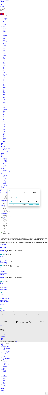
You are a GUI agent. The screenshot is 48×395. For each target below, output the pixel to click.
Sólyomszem (4, 123)
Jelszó (2, 9)
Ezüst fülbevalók (5, 350)
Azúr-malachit (4, 55)
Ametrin (4, 48)
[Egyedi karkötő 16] (2, 271)
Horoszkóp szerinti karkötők (6, 212)
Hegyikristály (4, 73)
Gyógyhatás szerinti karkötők (6, 162)
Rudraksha (4, 117)
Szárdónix (4, 125)
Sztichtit (4, 129)
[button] (2, 288)
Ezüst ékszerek (3, 146)
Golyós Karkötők (5, 161)
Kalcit (3, 82)
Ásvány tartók (4, 165)
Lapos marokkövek (5, 170)
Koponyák (4, 36)
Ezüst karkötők (4, 149)
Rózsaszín (2, 186)
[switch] (20, 201)
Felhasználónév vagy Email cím (4, 8)
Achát (3, 44)
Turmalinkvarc (4, 138)
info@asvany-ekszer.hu (2, 326)
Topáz (3, 136)
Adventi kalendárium (5, 18)
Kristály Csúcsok (5, 37)
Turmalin (4, 137)
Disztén (3, 64)
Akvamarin (4, 46)
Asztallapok (5, 175)
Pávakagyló (4, 107)
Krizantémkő (4, 87)
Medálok (4, 203)
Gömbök (4, 226)
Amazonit (4, 47)
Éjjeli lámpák (4, 370)
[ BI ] (16, 341)
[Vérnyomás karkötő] (2, 282)
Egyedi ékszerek (4, 28)
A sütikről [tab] (34, 192)
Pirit (3, 110)
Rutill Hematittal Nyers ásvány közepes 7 (5, 301)
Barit (3, 56)
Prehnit (3, 112)
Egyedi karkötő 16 (2, 274)
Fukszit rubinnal (4, 68)
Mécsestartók (4, 24)
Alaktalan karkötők (5, 158)
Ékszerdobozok (5, 220)
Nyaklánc (5, 178)
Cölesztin (4, 61)
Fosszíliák (2, 153)
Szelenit (4, 126)
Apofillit (4, 50)
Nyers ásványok (4, 25)
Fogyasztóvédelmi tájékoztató (4, 340)
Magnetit (4, 95)
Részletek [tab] (24, 192)
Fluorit (3, 67)
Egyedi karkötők (5, 365)
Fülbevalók (4, 201)
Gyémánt (4, 72)
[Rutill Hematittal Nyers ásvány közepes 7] (5, 298)
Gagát (3, 70)
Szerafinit (4, 127)
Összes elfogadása (34, 204)
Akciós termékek (3, 26)
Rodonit (4, 115)
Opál (3, 106)
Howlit (3, 78)
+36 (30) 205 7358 (2, 325)
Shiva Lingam (4, 119)
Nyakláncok (4, 31)
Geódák (4, 22)
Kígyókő (4, 85)
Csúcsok (4, 380)
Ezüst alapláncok (6, 151)
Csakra (3, 62)
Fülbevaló (5, 179)
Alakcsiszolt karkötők (5, 209)
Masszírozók (4, 219)
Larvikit (4, 92)
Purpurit (4, 113)
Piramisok (4, 38)
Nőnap (2, 173)
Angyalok (4, 228)
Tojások (4, 39)
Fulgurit (4, 69)
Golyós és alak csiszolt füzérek (6, 42)
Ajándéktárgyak (3, 17)
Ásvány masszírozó (5, 20)
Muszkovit (4, 102)
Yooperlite (4, 141)
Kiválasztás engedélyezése (24, 204)
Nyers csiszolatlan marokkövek (6, 171)
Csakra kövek (4, 145)
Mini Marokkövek (5, 368)
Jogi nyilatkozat (3, 337)
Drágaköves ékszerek (5, 176)
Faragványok (4, 183)
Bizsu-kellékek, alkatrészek (6, 233)
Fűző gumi (4, 166)
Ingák (3, 229)
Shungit (4, 120)
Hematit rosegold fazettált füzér (3, 263)
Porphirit (4, 111)
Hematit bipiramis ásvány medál (4, 290)
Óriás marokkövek (5, 172)
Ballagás (2, 143)
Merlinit (4, 99)
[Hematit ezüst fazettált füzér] (3, 249)
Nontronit (4, 103)
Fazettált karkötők (5, 159)
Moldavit (4, 100)
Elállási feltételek (3, 339)
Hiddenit (4, 76)
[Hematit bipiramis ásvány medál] (4, 287)
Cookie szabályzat (3, 336)
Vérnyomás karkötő (2, 285)
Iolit (3, 79)
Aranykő (4, 51)
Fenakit (3, 66)
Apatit (3, 49)
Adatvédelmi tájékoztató (4, 334)
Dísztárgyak (4, 34)
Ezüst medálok (4, 150)
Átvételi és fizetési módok (4, 335)
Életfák (3, 21)
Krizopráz (4, 88)
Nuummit (4, 104)
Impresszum (2, 338)
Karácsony (2, 156)
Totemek (4, 40)
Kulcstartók (4, 30)
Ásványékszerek (3, 27)
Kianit (3, 84)
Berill (3, 57)
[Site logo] (3, 192)
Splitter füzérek (4, 43)
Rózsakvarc (4, 116)
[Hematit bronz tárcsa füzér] (3, 244)
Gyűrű (5, 180)
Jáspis (3, 80)
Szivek (3, 381)
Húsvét (2, 155)
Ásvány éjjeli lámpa (5, 19)
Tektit (3, 132)
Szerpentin (4, 128)
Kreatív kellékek (4, 167)
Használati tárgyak (5, 35)
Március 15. (2, 168)
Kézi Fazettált (5, 160)
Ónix (3, 105)
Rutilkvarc (4, 118)
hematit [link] (1, 238)
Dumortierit (4, 65)
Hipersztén (4, 77)
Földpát (2, 152)
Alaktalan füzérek (5, 41)
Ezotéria (2, 144)
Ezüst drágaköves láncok (7, 348)
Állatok (3, 33)
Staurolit (4, 124)
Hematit (4, 75)
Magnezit (4, 96)
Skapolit (4, 121)
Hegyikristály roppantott (5, 74)
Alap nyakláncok (5, 164)
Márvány (4, 98)
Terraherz (4, 133)
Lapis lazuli (4, 91)
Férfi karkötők (4, 363)
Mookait (4, 101)
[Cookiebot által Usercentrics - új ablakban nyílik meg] (36, 190)
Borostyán (4, 58)
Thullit (3, 134)
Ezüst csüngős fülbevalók (7, 148)
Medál (5, 181)
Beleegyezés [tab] (13, 192)
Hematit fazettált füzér (2, 258)
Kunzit (3, 89)
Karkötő (5, 177)
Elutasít (14, 204)
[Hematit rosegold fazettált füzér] (3, 260)
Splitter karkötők (5, 163)
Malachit (4, 97)
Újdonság (2, 187)
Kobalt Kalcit (4, 86)
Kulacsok (4, 23)
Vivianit (4, 140)
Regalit (3, 114)
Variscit (3, 139)
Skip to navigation (2, 0)
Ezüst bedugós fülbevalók (7, 147)
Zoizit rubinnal (4, 142)
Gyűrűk (4, 29)
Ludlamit (4, 94)
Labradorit (4, 90)
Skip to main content (6, 0)
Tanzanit (4, 131)
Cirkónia (4, 60)
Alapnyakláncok (4, 385)
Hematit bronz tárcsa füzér (3, 247)
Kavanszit (4, 83)
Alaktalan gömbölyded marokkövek (7, 169)
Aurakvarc (4, 53)
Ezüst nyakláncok (5, 194)
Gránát (3, 71)
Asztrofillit (4, 52)
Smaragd (4, 122)
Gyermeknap (2, 154)
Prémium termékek (2, 13)
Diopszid (4, 63)
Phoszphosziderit (5, 109)
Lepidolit (4, 93)
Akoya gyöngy (4, 45)
